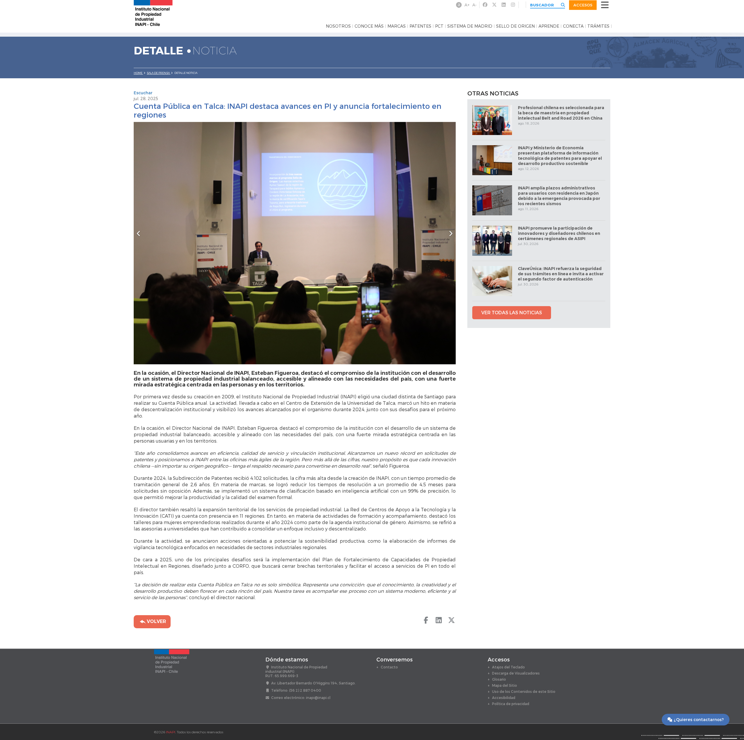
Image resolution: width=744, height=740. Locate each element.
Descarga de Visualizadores (516, 673)
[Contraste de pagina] (459, 5)
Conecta (573, 26)
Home (138, 72)
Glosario (499, 679)
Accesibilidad (503, 697)
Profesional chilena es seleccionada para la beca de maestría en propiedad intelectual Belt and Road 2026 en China (561, 113)
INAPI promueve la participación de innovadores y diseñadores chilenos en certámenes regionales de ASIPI (559, 233)
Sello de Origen (515, 26)
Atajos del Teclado (508, 667)
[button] (158, 243)
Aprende (549, 26)
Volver (156, 621)
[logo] (153, 12)
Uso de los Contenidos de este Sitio (523, 691)
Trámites (598, 26)
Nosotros (338, 26)
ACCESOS (582, 5)
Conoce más (369, 26)
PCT (439, 26)
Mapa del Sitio (504, 685)
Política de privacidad (510, 704)
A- (474, 4)
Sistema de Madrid (469, 26)
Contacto (389, 667)
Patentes (420, 26)
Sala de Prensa (158, 72)
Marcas (396, 26)
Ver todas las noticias (511, 312)
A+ (467, 4)
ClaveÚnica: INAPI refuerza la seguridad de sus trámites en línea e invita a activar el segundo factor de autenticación (561, 274)
